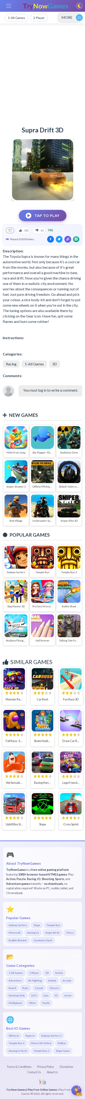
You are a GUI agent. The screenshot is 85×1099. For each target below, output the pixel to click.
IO (56, 995)
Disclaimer (66, 1066)
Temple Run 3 (41, 1050)
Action (59, 972)
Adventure (15, 980)
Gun (46, 995)
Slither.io (14, 1035)
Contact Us (34, 1072)
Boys (25, 987)
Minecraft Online (41, 1043)
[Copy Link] (67, 239)
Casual (39, 987)
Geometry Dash (43, 940)
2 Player (34, 972)
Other (32, 1002)
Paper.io (30, 1035)
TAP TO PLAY (47, 215)
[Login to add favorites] (10, 230)
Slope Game (63, 1050)
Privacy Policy (45, 1066)
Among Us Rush (18, 1050)
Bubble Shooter (18, 940)
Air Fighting (35, 980)
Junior (68, 995)
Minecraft (15, 932)
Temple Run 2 (16, 1043)
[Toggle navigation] (8, 5)
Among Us (33, 932)
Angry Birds (52, 932)
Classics (54, 987)
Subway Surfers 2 (51, 1035)
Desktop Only (17, 995)
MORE (66, 17)
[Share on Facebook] (50, 239)
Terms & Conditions (19, 1066)
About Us (52, 1072)
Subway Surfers (18, 925)
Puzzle (46, 1002)
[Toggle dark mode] (79, 5)
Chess (70, 932)
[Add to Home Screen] (76, 239)
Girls (34, 995)
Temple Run (53, 925)
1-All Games (34, 364)
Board (12, 987)
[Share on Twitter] (59, 239)
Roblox (62, 1043)
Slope (37, 925)
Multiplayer (15, 1002)
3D (54, 364)
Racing (11, 364)
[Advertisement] (42, 72)
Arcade (67, 980)
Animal (52, 980)
